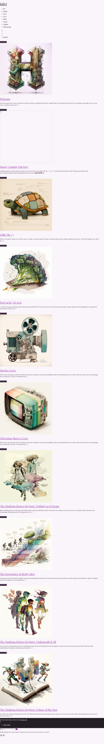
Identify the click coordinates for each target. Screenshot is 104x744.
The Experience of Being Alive (17, 574)
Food (4, 14)
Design (5, 11)
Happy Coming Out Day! (14, 166)
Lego (4, 16)
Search (5, 37)
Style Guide (6, 725)
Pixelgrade (23, 720)
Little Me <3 (7, 234)
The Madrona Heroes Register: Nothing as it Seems (29, 506)
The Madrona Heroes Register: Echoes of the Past (28, 709)
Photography (7, 27)
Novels (5, 22)
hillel (3, 4)
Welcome (5, 99)
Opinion (5, 24)
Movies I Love (8, 370)
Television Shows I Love (14, 438)
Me (4, 9)
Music (5, 19)
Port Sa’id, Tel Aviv (11, 302)
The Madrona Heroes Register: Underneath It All (28, 642)
